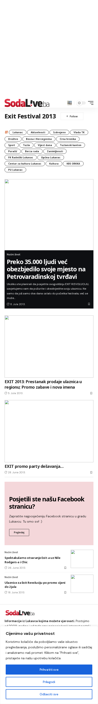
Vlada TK (79, 132)
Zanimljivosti (55, 151)
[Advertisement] (49, 49)
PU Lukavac (15, 169)
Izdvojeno (59, 132)
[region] (49, 665)
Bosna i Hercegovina (39, 139)
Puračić (12, 151)
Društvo (13, 139)
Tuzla (26, 145)
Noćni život (13, 254)
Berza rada (32, 151)
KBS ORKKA (73, 163)
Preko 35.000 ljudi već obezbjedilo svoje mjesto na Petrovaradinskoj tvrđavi (46, 269)
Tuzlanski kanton (70, 145)
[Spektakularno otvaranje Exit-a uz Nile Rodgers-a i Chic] (82, 559)
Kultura (54, 163)
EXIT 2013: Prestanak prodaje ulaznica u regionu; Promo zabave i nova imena (43, 384)
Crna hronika (68, 139)
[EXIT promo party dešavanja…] (49, 431)
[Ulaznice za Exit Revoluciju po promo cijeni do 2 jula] (82, 584)
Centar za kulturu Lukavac (24, 163)
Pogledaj (19, 532)
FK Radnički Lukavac (20, 157)
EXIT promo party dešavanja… (34, 466)
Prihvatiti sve (49, 669)
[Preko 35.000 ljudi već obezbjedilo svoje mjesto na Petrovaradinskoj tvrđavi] (49, 214)
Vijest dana (45, 145)
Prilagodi (49, 682)
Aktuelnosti (38, 132)
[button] (69, 103)
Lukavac (18, 132)
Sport (11, 145)
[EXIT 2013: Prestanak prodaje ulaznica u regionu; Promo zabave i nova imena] (49, 346)
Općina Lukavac (50, 157)
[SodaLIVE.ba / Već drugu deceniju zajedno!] (27, 103)
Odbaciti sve (49, 694)
